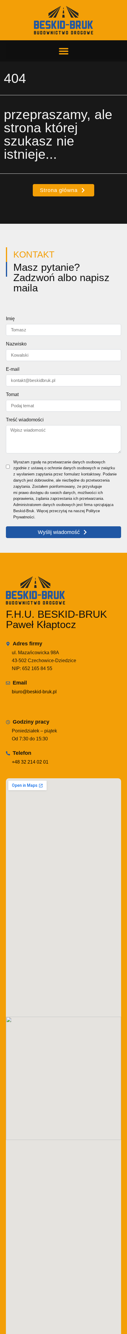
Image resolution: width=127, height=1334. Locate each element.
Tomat (12, 394)
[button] (63, 51)
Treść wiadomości (25, 420)
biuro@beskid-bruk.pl (34, 691)
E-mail (12, 369)
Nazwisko (16, 344)
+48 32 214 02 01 (30, 761)
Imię (10, 318)
